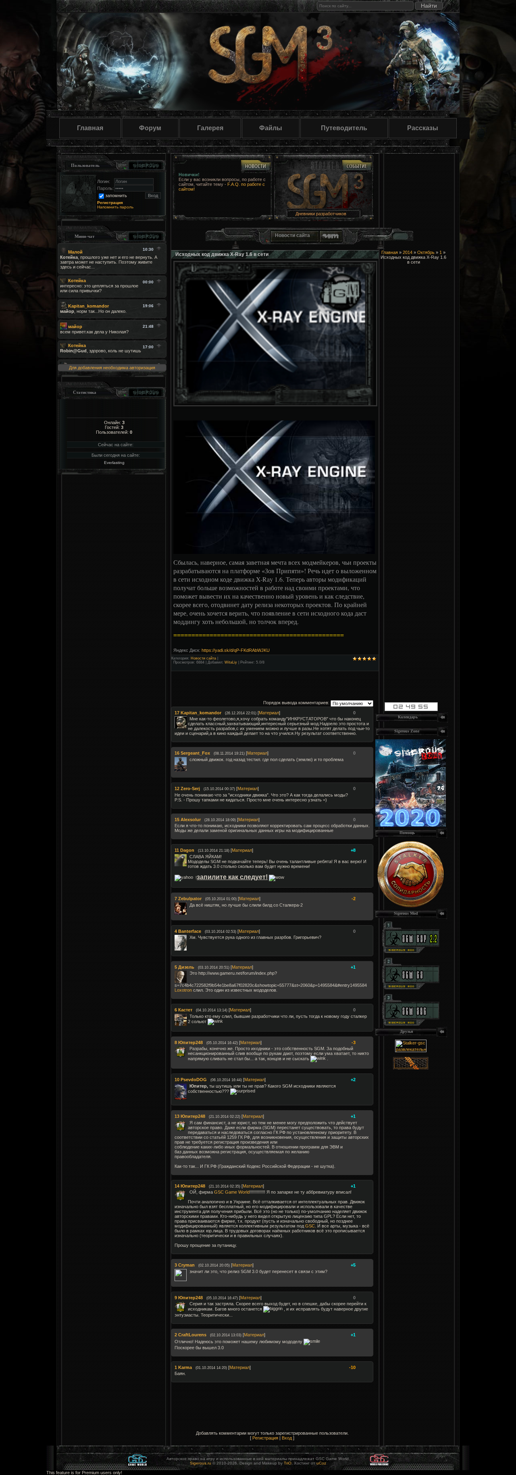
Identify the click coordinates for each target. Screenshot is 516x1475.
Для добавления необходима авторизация (112, 367)
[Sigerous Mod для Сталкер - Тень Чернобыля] (410, 1023)
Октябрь (426, 252)
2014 (407, 252)
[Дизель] (188, 973)
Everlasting (114, 462)
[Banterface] (188, 937)
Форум (150, 128)
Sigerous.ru (200, 1463)
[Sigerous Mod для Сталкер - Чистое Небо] (410, 987)
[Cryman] (188, 1271)
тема (249, 184)
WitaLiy (231, 662)
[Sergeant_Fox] (188, 759)
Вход (287, 1437)
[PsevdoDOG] (188, 1086)
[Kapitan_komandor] (188, 718)
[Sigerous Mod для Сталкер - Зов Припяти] (410, 951)
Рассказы (422, 128)
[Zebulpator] (188, 905)
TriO (287, 1463)
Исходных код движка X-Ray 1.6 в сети (221, 254)
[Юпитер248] (188, 1048)
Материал (269, 712)
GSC (310, 1225)
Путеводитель (344, 128)
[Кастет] (188, 1016)
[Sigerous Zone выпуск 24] (410, 825)
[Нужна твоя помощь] (410, 905)
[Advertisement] (309, 683)
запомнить (116, 195)
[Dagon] (188, 856)
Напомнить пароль (115, 207)
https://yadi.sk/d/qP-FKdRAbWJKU (236, 650)
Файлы (270, 128)
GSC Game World (232, 1192)
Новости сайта (203, 658)
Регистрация (265, 1437)
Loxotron (183, 990)
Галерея (210, 128)
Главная (90, 128)
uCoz (321, 1463)
